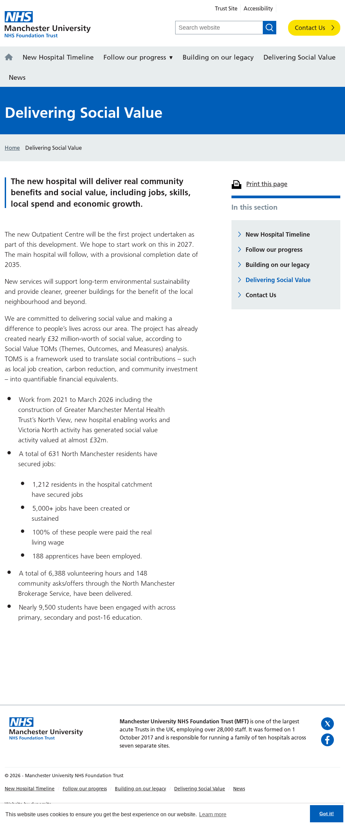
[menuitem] (11, 56)
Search (269, 27)
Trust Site (226, 8)
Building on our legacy (218, 57)
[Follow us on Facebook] (328, 739)
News (17, 77)
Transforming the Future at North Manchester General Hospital (48, 24)
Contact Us (310, 28)
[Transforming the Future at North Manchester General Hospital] (11, 57)
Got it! (326, 813)
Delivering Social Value (299, 57)
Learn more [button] (212, 814)
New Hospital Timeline (58, 57)
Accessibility (258, 8)
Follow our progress (134, 57)
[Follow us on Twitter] (328, 723)
